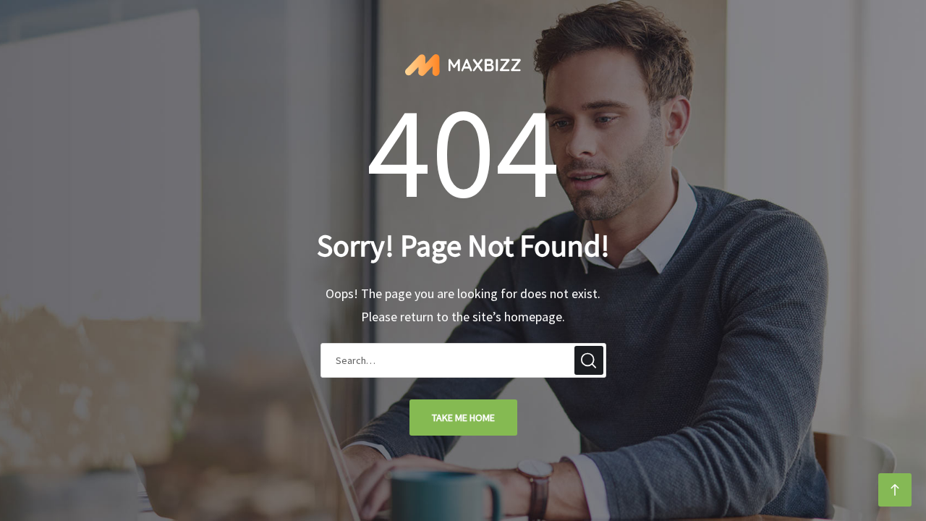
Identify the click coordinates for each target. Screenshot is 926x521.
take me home (463, 417)
